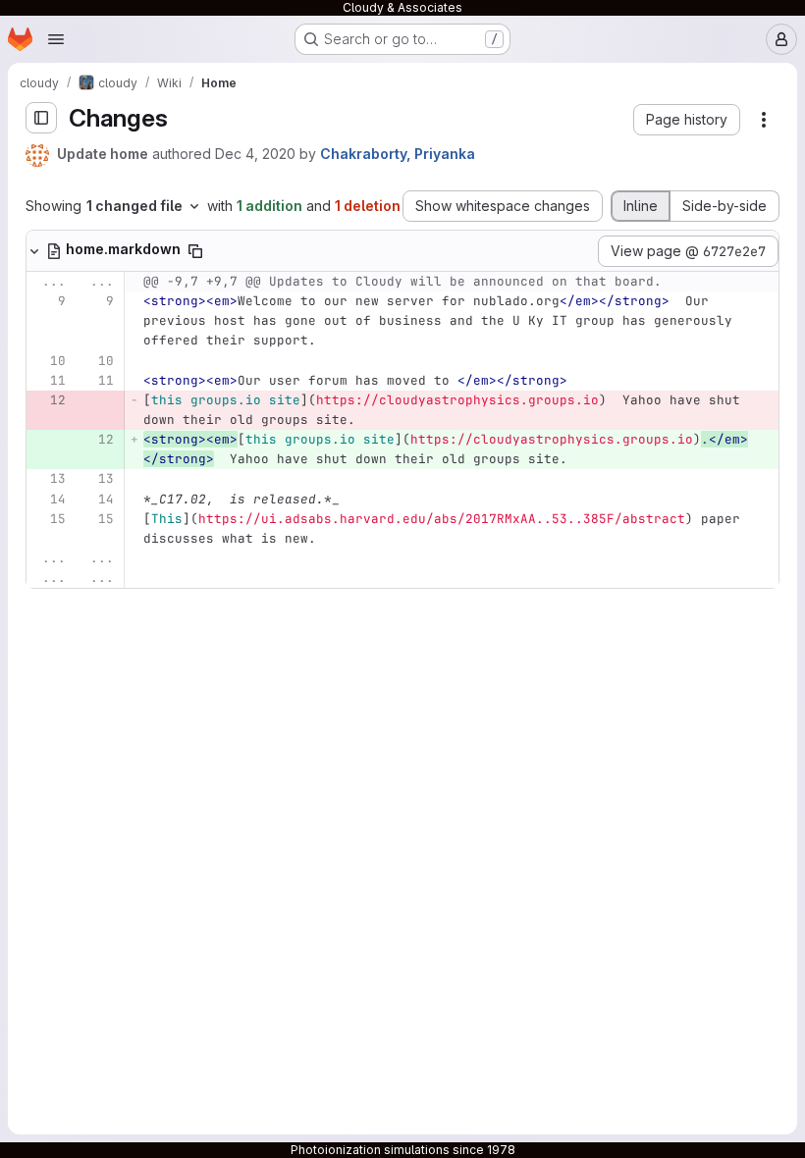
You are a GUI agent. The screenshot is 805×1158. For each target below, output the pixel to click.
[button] (686, 119)
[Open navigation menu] (56, 39)
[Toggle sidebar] (41, 117)
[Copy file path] (195, 251)
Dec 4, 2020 (255, 153)
